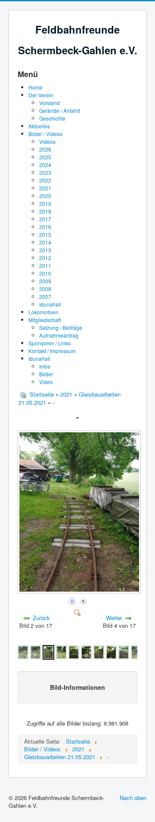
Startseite (42, 394)
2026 (45, 149)
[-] (80, 591)
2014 (45, 242)
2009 (45, 281)
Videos (47, 141)
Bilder (46, 374)
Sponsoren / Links (49, 343)
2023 (45, 172)
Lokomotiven (43, 312)
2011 (45, 265)
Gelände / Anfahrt (59, 110)
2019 (45, 203)
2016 (45, 226)
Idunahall (50, 304)
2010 (45, 273)
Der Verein (40, 95)
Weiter (114, 618)
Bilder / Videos (45, 133)
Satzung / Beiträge (60, 327)
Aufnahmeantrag (58, 335)
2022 (45, 180)
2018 (45, 211)
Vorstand (49, 102)
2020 (45, 195)
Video (46, 381)
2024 (45, 164)
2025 (45, 157)
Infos (44, 366)
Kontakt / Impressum (52, 350)
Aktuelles (39, 126)
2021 (45, 188)
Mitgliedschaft (44, 319)
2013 (45, 250)
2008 (45, 288)
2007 (45, 296)
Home (35, 87)
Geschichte (52, 118)
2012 (45, 257)
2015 (45, 234)
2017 (45, 219)
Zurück (41, 618)
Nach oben (133, 798)
